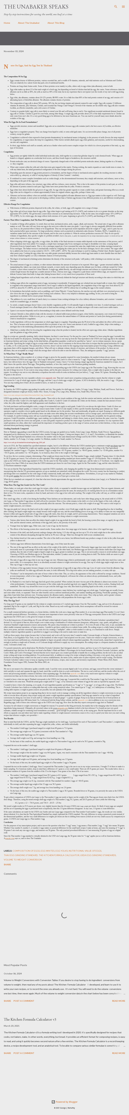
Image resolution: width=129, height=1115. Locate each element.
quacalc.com (9, 838)
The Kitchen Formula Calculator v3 (30, 1019)
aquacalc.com (75, 673)
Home (7, 22)
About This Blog (56, 22)
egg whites (48, 850)
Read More (118, 1000)
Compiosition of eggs (26, 850)
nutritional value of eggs (85, 850)
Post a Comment (24, 1000)
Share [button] (7, 864)
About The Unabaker (29, 22)
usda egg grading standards (98, 855)
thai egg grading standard (21, 855)
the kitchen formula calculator (59, 855)
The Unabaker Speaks (36, 6)
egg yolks (62, 850)
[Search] (116, 6)
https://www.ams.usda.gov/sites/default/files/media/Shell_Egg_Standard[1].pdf (29, 395)
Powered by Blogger (66, 1101)
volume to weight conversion (23, 859)
